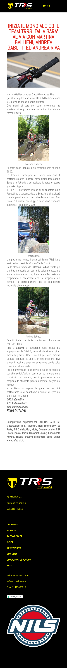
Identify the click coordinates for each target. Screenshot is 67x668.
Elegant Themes (28, 663)
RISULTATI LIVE (16, 410)
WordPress (51, 663)
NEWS (10, 542)
